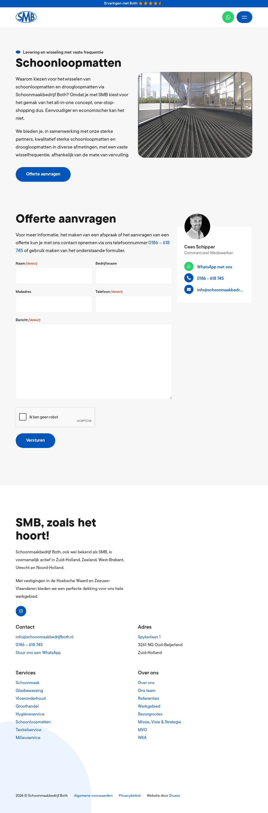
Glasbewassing (29, 691)
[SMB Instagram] (21, 611)
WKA (142, 738)
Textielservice (28, 730)
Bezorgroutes (150, 714)
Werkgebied (149, 706)
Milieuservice (28, 738)
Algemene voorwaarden (93, 796)
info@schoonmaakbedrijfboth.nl (45, 637)
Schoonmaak (28, 683)
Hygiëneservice (30, 714)
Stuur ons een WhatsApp (38, 653)
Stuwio (174, 796)
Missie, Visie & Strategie (159, 722)
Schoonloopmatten (33, 722)
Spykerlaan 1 (149, 637)
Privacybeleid (130, 796)
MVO (142, 730)
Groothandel (27, 706)
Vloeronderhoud (31, 699)
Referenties (148, 699)
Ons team (146, 691)
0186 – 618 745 (29, 645)
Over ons (146, 683)
